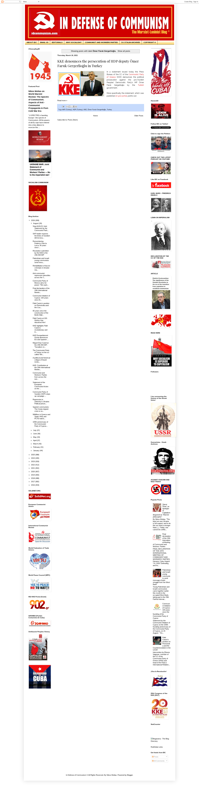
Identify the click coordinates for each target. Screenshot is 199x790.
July (35, 430)
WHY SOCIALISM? (74, 42)
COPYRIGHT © (149, 42)
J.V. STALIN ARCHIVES (130, 42)
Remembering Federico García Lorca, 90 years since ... (40, 244)
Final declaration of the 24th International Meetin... (41, 290)
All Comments (159, 761)
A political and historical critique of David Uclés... (41, 360)
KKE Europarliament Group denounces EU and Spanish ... (40, 337)
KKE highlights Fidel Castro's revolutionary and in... (40, 329)
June (35, 434)
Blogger (130, 775)
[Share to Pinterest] (76, 106)
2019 (33, 475)
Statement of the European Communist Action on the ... (40, 385)
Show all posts (124, 51)
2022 (33, 465)
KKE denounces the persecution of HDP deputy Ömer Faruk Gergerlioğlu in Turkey (98, 63)
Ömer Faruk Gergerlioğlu (97, 109)
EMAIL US (44, 42)
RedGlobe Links (157, 747)
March (35, 444)
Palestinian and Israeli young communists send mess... (41, 260)
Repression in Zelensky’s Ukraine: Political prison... (41, 402)
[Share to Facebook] (74, 106)
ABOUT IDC (32, 42)
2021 (33, 468)
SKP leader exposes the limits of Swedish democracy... (41, 236)
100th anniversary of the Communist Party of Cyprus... (40, 424)
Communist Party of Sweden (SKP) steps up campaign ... (41, 394)
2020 (33, 472)
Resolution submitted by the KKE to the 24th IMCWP (40, 253)
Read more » (62, 100)
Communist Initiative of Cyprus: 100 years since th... (41, 298)
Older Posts (138, 116)
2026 (33, 220)
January (36, 450)
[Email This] (67, 106)
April (35, 440)
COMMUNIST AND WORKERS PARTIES (101, 42)
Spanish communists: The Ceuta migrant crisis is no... (41, 409)
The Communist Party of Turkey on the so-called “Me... (41, 352)
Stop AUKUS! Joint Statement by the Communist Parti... (40, 228)
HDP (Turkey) (78, 109)
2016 (33, 485)
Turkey (109, 109)
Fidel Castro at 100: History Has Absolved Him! (40, 320)
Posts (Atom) (73, 120)
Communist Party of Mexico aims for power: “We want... (40, 283)
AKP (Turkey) (67, 109)
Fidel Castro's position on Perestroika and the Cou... (41, 305)
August (36, 223)
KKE (85, 109)
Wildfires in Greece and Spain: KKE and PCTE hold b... (41, 416)
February (36, 447)
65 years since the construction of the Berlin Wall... (40, 313)
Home (95, 116)
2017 (33, 482)
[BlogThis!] (69, 106)
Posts (156, 757)
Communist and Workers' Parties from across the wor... (40, 376)
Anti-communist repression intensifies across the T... (41, 275)
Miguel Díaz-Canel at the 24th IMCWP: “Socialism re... (40, 345)
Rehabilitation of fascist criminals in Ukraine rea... (41, 268)
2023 (33, 461)
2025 (33, 455)
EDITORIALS (57, 42)
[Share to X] (71, 106)
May (35, 437)
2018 (33, 478)
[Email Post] (63, 106)
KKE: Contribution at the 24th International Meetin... (41, 367)
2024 (33, 458)
